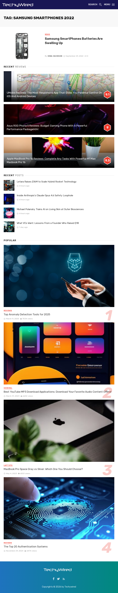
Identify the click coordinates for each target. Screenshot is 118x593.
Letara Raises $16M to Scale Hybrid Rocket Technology (47, 181)
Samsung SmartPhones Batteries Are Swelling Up (74, 41)
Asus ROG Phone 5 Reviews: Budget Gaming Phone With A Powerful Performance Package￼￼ (47, 127)
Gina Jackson (55, 56)
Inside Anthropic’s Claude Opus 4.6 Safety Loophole (45, 195)
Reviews (8, 310)
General (8, 388)
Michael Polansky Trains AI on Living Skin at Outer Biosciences (50, 209)
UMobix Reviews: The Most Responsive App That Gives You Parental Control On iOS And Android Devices (54, 94)
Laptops (8, 465)
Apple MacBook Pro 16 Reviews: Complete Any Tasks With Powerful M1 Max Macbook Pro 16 (51, 160)
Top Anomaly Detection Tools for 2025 (27, 314)
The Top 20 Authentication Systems (26, 546)
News (47, 34)
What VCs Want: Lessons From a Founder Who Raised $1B (48, 223)
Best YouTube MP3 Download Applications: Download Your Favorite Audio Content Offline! (58, 391)
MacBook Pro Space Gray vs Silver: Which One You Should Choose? (43, 469)
